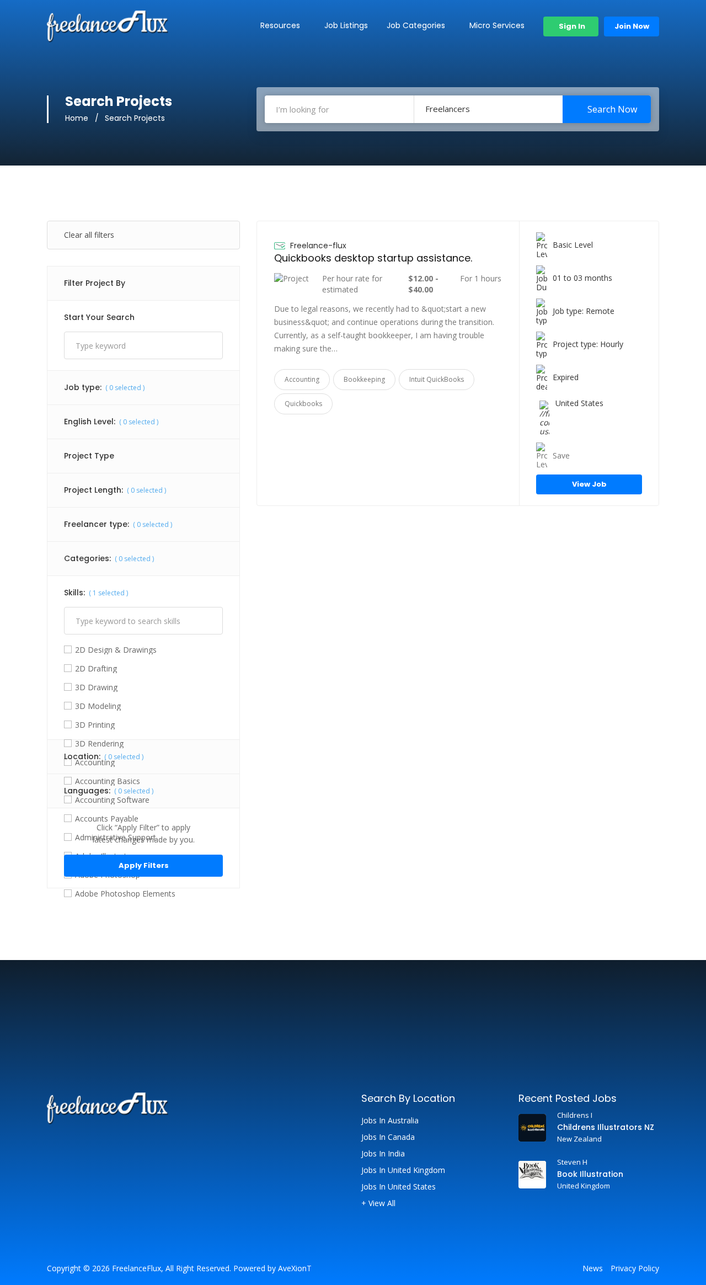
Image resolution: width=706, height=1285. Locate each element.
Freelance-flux (318, 245)
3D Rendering (99, 743)
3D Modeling (98, 706)
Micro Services (497, 25)
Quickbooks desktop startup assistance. (373, 258)
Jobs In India (383, 1153)
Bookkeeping (364, 379)
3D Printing (95, 725)
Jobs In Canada (388, 1137)
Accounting (95, 762)
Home (76, 118)
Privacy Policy (635, 1268)
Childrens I (574, 1115)
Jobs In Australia (390, 1120)
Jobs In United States (398, 1186)
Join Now (631, 26)
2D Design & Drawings (116, 650)
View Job (589, 484)
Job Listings (346, 25)
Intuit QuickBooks (436, 379)
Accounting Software (112, 800)
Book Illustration (590, 1174)
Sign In (571, 26)
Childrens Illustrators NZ (605, 1127)
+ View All (378, 1203)
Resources (280, 25)
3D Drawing (96, 687)
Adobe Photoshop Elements (125, 893)
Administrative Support (115, 837)
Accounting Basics (107, 781)
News (592, 1268)
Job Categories (416, 25)
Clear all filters (89, 235)
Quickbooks (303, 403)
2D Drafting (96, 668)
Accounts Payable (106, 818)
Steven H (572, 1162)
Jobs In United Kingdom (403, 1170)
